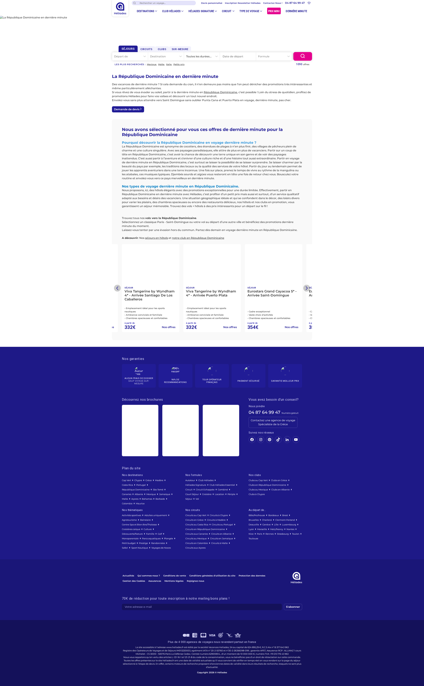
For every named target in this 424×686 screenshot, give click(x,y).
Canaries (126, 494)
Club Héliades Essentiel (222, 485)
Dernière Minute (296, 11)
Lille (276, 524)
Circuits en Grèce (194, 520)
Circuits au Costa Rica (196, 524)
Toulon (295, 533)
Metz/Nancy (276, 529)
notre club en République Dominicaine (198, 238)
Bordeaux (273, 515)
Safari (125, 547)
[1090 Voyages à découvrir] (302, 56)
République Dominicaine (220, 92)
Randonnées (158, 543)
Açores (134, 499)
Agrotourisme (129, 520)
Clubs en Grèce (279, 480)
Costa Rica (127, 485)
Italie (169, 64)
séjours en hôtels (156, 238)
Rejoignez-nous (195, 581)
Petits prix (179, 64)
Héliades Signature (201, 11)
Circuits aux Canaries (196, 533)
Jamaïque (164, 494)
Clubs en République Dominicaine (267, 485)
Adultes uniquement (155, 515)
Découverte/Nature (132, 533)
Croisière (207, 494)
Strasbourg (283, 533)
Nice (251, 533)
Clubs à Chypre (257, 494)
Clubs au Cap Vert (258, 480)
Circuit (226, 11)
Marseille (262, 529)
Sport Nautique (139, 547)
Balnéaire (145, 520)
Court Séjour (192, 494)
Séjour (188, 499)
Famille (150, 533)
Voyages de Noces (161, 547)
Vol (197, 499)
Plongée (168, 538)
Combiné (223, 489)
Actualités (128, 575)
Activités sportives (131, 515)
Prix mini (274, 11)
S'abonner (293, 606)
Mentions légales (174, 581)
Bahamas (147, 499)
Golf (160, 533)
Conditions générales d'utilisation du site (212, 575)
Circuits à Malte (219, 543)
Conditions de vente (174, 575)
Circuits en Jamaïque (221, 538)
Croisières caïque (131, 529)
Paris (259, 533)
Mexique (151, 64)
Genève (266, 524)
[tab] (128, 49)
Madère (159, 480)
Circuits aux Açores (195, 547)
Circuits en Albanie (221, 533)
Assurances (154, 581)
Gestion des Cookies (134, 581)
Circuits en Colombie (196, 543)
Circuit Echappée (205, 489)
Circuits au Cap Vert (195, 515)
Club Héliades (171, 11)
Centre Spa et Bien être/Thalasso (139, 524)
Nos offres (146, 327)
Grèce (148, 480)
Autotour (190, 480)
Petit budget (129, 543)
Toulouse (253, 538)
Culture (148, 529)
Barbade (160, 499)
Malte (161, 64)
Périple (231, 494)
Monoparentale (130, 538)
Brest (285, 515)
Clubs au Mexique (258, 489)
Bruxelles (254, 520)
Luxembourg (289, 524)
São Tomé (158, 489)
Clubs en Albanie (280, 489)
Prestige (143, 543)
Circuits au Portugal (222, 524)
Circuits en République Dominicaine (205, 529)
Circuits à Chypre (219, 515)
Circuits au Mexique (196, 538)
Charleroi (267, 520)
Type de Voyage (249, 11)
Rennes (269, 533)
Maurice (140, 503)
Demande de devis (126, 109)
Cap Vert (126, 480)
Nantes (290, 529)
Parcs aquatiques (151, 538)
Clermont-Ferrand (285, 520)
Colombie (127, 503)
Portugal (141, 485)
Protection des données (252, 575)
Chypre (138, 480)
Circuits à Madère (216, 520)
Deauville (254, 524)
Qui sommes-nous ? (148, 575)
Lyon (251, 529)
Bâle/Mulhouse (257, 515)
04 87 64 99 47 (264, 412)
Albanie (139, 494)
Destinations (145, 11)
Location (219, 494)
